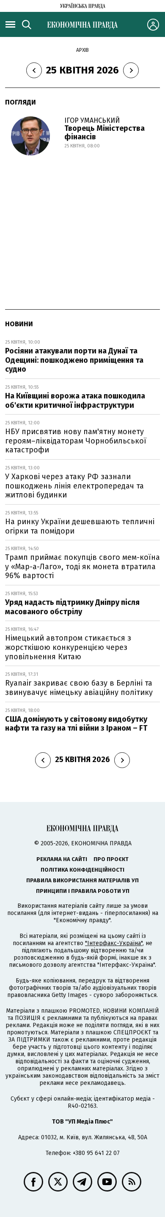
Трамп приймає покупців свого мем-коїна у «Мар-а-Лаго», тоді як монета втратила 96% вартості (82, 566)
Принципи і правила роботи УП (82, 891)
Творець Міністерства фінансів (104, 132)
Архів (82, 50)
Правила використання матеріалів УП (82, 880)
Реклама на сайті (61, 859)
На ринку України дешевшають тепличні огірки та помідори (79, 526)
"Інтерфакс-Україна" (114, 943)
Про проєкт (111, 859)
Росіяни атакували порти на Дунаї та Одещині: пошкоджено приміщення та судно (74, 360)
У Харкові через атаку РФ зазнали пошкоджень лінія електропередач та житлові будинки (74, 486)
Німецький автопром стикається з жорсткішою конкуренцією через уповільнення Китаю (68, 647)
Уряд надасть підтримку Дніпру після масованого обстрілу (72, 607)
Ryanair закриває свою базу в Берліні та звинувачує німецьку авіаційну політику (79, 687)
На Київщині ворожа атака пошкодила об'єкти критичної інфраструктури (75, 400)
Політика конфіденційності (82, 870)
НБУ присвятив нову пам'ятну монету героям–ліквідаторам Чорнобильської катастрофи (75, 441)
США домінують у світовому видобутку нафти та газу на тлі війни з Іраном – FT (76, 723)
